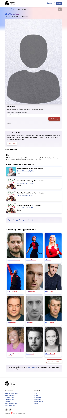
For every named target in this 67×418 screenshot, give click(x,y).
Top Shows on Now (9, 397)
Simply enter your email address (17, 112)
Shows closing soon (9, 395)
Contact (36, 395)
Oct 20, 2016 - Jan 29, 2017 (25, 183)
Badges (36, 403)
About (35, 393)
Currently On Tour (9, 399)
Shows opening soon (10, 405)
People (13, 9)
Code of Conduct (38, 401)
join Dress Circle (33, 367)
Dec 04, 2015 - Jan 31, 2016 (25, 195)
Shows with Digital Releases (12, 393)
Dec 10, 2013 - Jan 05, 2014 (25, 207)
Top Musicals (8, 401)
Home (7, 9)
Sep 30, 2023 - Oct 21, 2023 (25, 171)
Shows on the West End (11, 403)
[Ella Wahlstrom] (33, 61)
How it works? (37, 397)
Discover (50, 3)
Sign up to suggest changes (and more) (20, 220)
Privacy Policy (37, 399)
